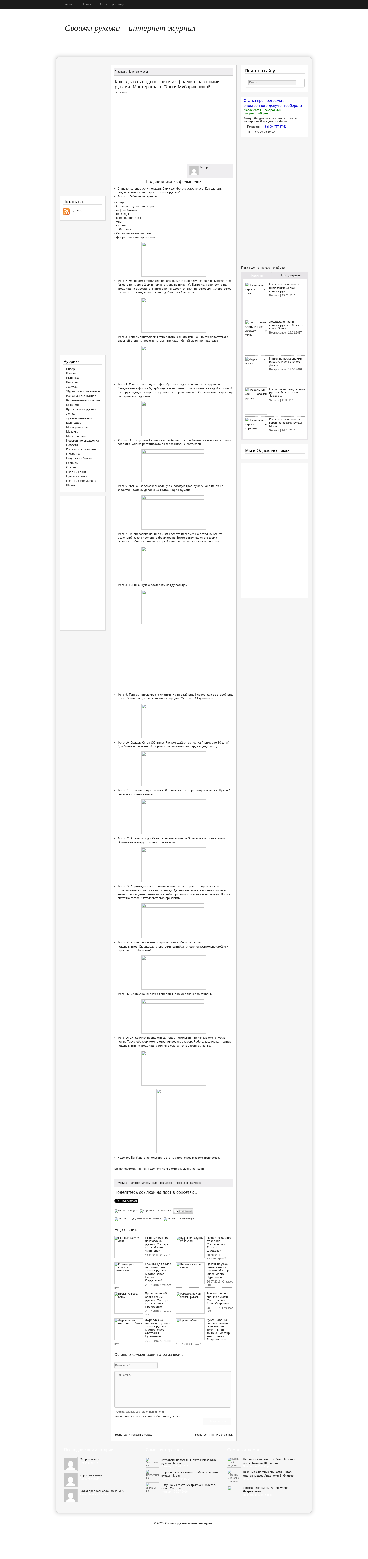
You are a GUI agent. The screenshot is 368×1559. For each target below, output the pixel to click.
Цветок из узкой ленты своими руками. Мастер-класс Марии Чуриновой (218, 1270)
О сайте (87, 4)
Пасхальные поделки (81, 449)
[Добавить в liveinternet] (183, 1210)
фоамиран (148, 206)
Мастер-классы (140, 1182)
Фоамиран (173, 1168)
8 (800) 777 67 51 (275, 126)
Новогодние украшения (82, 440)
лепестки (124, 444)
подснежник (156, 1168)
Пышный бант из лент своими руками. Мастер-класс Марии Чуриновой (156, 1244)
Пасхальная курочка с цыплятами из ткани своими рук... (284, 288)
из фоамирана (147, 1045)
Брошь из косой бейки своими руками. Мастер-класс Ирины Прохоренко (156, 1300)
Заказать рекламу (111, 4)
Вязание (72, 382)
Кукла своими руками (81, 409)
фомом (150, 541)
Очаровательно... (92, 1459)
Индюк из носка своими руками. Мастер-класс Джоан (285, 362)
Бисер (70, 369)
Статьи (71, 467)
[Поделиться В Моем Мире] (179, 1218)
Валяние (72, 373)
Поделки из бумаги (79, 458)
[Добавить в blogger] (127, 1210)
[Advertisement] (174, 128)
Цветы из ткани (193, 1168)
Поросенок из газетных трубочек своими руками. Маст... (189, 1474)
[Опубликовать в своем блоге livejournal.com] (156, 1210)
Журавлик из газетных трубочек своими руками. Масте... (189, 1461)
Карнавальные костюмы (83, 400)
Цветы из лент (76, 471)
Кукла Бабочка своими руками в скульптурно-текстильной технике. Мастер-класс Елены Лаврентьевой (219, 1329)
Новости (72, 445)
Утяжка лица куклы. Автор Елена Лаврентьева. (266, 1489)
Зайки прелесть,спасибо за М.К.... (103, 1491)
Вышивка (72, 378)
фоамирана (149, 192)
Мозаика (72, 431)
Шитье (70, 485)
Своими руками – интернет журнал (130, 27)
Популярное (291, 275)
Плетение (73, 454)
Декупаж (72, 386)
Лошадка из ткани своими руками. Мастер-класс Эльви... (286, 325)
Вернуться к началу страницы (213, 1434)
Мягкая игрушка (77, 436)
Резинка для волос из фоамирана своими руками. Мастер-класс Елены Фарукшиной (158, 1272)
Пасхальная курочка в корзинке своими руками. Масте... (286, 423)
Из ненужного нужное (81, 395)
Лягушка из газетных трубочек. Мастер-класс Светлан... (188, 1486)
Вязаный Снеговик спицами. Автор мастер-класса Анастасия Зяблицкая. (269, 1473)
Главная (69, 4)
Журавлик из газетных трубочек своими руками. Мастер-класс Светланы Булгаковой (158, 1328)
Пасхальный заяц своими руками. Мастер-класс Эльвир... (287, 392)
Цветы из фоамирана (187, 1182)
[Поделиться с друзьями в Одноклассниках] (138, 1218)
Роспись (72, 463)
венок (142, 1168)
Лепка (70, 413)
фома (213, 537)
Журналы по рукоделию (83, 391)
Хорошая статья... (92, 1475)
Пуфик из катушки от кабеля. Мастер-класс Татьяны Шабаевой (219, 1244)
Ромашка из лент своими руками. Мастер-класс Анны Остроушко (218, 1298)
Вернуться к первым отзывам (133, 1434)
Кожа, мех (73, 404)
